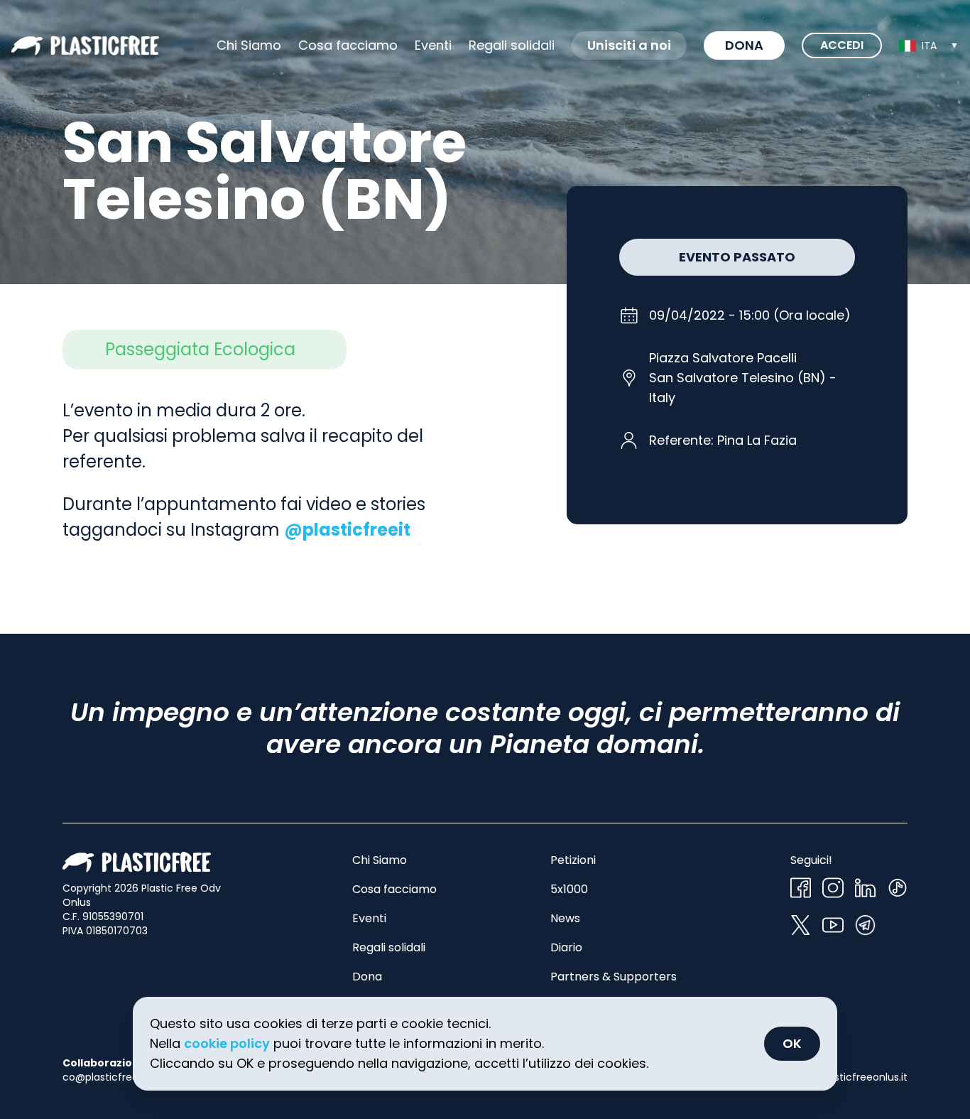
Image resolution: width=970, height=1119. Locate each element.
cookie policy (227, 1043)
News (565, 918)
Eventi (433, 45)
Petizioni (573, 860)
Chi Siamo (249, 45)
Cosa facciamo (348, 45)
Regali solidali (388, 947)
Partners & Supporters (613, 976)
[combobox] (929, 45)
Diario (566, 947)
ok (792, 1043)
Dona (744, 45)
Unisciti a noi (629, 45)
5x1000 (569, 889)
